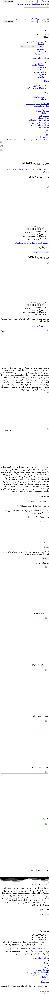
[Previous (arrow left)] (48, 993)
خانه (47, 130)
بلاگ (47, 135)
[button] (24, 155)
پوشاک (46, 92)
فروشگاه (40, 44)
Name (46, 542)
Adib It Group (36, 949)
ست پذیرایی (44, 116)
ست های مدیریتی (42, 111)
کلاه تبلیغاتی (20, 916)
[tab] (44, 252)
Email (46, 547)
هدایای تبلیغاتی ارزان (40, 118)
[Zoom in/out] (40, 991)
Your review (43, 521)
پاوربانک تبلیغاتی (18, 919)
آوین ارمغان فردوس (35, 41)
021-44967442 (43, 34)
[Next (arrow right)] (45, 993)
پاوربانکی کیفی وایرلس (34, 326)
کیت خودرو (44, 108)
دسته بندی (44, 132)
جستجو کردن (43, 1)
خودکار (46, 81)
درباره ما (40, 51)
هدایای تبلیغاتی (43, 916)
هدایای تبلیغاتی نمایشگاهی (38, 120)
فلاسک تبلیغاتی (42, 922)
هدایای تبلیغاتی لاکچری (39, 125)
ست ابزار (45, 113)
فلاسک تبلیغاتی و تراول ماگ (37, 104)
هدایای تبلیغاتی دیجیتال (40, 58)
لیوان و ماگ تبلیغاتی (41, 106)
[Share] (45, 991)
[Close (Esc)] (48, 991)
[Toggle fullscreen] (43, 991)
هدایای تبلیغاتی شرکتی (40, 127)
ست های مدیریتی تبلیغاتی (32, 139)
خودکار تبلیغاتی (42, 928)
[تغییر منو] (46, 37)
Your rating (44, 517)
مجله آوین (40, 49)
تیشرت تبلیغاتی (42, 925)
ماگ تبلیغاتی (43, 919)
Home (46, 139)
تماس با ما (39, 54)
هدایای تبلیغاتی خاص (40, 123)
